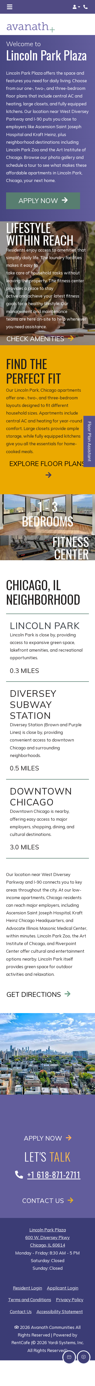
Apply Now (49, 200)
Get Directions (34, 994)
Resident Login (27, 1288)
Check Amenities (36, 338)
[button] (76, 7)
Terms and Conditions (29, 1299)
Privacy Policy (69, 1299)
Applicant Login (62, 1288)
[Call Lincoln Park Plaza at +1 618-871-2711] (86, 7)
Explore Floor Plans (47, 463)
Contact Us (44, 1200)
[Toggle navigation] (9, 7)
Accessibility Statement (59, 1311)
